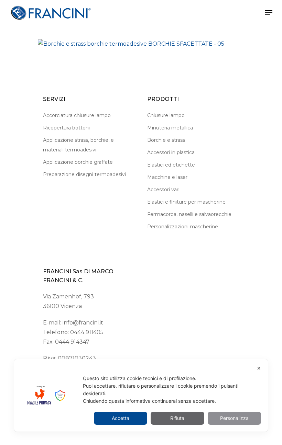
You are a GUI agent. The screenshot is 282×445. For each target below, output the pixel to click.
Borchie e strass (166, 140)
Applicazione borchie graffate (78, 162)
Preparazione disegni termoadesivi (84, 174)
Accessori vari (163, 189)
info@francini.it (83, 322)
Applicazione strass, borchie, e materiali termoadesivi (78, 145)
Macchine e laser (167, 177)
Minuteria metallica (170, 128)
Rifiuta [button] (177, 418)
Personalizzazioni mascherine (182, 227)
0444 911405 (87, 332)
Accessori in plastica (171, 152)
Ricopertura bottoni (66, 128)
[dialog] (141, 395)
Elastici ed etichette (171, 165)
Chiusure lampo (166, 115)
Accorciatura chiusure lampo (77, 115)
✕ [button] (259, 368)
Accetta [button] (120, 418)
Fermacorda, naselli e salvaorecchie (189, 214)
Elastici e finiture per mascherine (186, 202)
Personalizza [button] (234, 418)
